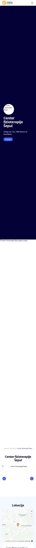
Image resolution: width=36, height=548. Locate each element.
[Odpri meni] (32, 3)
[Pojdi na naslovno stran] (7, 3)
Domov (6, 448)
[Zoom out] (31, 514)
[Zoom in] (31, 511)
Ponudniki (13, 448)
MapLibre (8, 541)
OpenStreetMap (21, 541)
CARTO (14, 541)
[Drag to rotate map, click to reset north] (31, 516)
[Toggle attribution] (32, 541)
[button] (18, 525)
